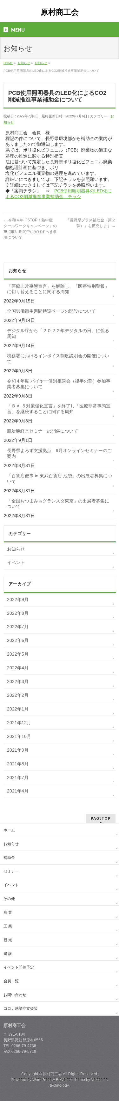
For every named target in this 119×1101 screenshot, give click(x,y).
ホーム (9, 830)
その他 (9, 898)
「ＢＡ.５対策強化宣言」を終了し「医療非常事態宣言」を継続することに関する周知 (58, 408)
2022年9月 (18, 599)
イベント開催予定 (18, 967)
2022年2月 (18, 695)
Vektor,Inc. (100, 1079)
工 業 (7, 926)
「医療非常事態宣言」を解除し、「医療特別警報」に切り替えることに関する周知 (58, 289)
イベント (16, 562)
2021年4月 (18, 790)
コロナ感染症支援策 (20, 1008)
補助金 (9, 857)
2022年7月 (18, 626)
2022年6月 (18, 640)
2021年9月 (18, 750)
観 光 (7, 940)
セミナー (11, 871)
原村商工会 (60, 12)
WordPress (41, 1079)
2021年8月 (18, 763)
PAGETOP (101, 818)
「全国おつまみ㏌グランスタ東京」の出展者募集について (58, 503)
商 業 (7, 912)
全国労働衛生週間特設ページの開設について (51, 311)
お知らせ (16, 549)
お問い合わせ (14, 995)
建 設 (7, 953)
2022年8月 (18, 613)
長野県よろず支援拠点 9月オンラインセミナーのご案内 (59, 453)
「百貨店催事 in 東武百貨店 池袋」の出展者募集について (59, 478)
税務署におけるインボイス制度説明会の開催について (58, 358)
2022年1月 (18, 708)
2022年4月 (18, 667)
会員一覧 (11, 981)
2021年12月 (19, 722)
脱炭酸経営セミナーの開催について (42, 431)
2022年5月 (18, 654)
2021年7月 (18, 777)
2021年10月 (19, 736)
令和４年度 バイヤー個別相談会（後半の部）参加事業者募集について (58, 383)
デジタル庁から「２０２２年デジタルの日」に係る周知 (58, 333)
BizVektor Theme (70, 1079)
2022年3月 (18, 681)
